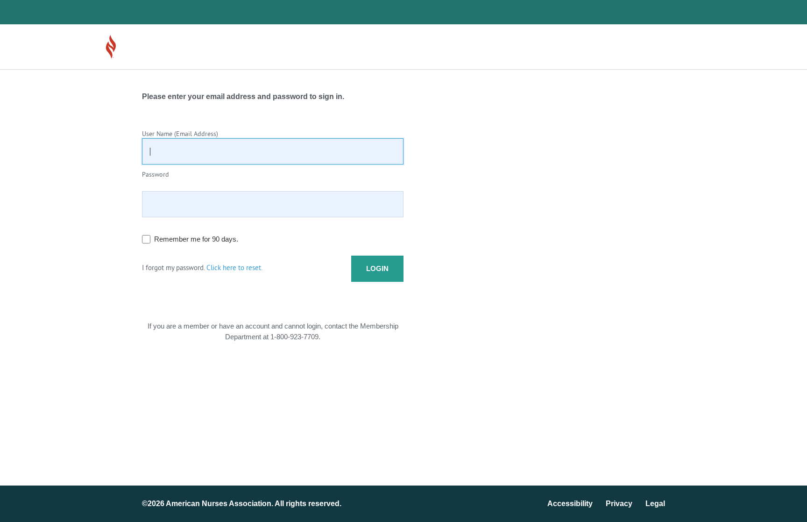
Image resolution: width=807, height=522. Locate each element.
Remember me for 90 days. (196, 239)
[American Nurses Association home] (137, 47)
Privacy (619, 504)
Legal (655, 504)
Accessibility (570, 504)
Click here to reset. (234, 268)
